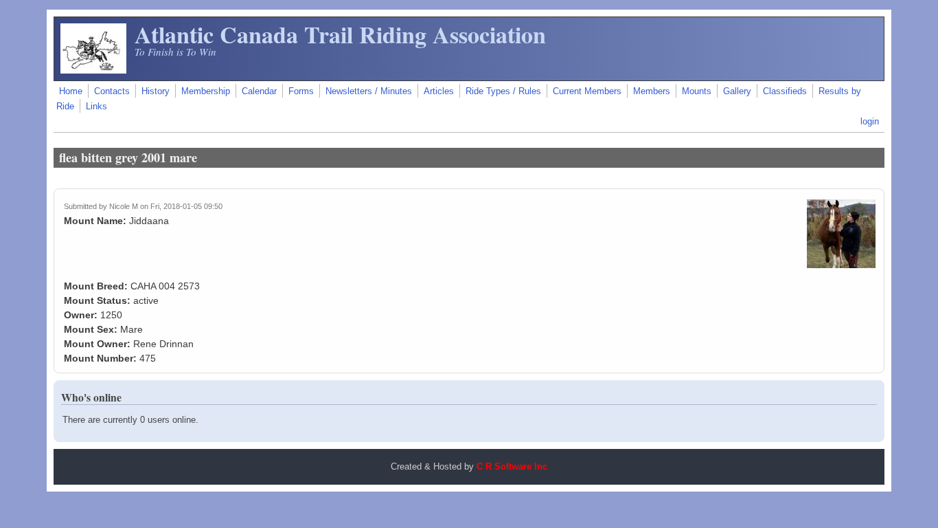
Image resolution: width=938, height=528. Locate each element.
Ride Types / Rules (503, 91)
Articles (439, 91)
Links (96, 106)
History (155, 91)
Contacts (112, 91)
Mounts (696, 91)
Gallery (737, 91)
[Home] (93, 70)
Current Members (587, 91)
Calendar (259, 91)
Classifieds (785, 91)
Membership (205, 91)
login (869, 121)
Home (70, 91)
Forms (301, 91)
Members (651, 91)
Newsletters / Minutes (368, 91)
